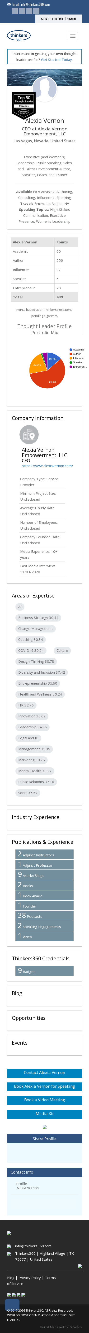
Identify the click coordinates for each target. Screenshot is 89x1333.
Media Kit (45, 1113)
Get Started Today (56, 59)
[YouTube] (36, 11)
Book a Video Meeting (44, 1099)
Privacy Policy (30, 1277)
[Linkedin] (15, 11)
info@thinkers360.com (35, 4)
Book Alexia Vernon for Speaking (44, 1086)
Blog (10, 1277)
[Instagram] (29, 11)
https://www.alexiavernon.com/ (47, 465)
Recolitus (75, 1327)
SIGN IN (71, 18)
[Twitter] (22, 11)
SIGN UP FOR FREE (52, 18)
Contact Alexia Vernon (44, 1072)
